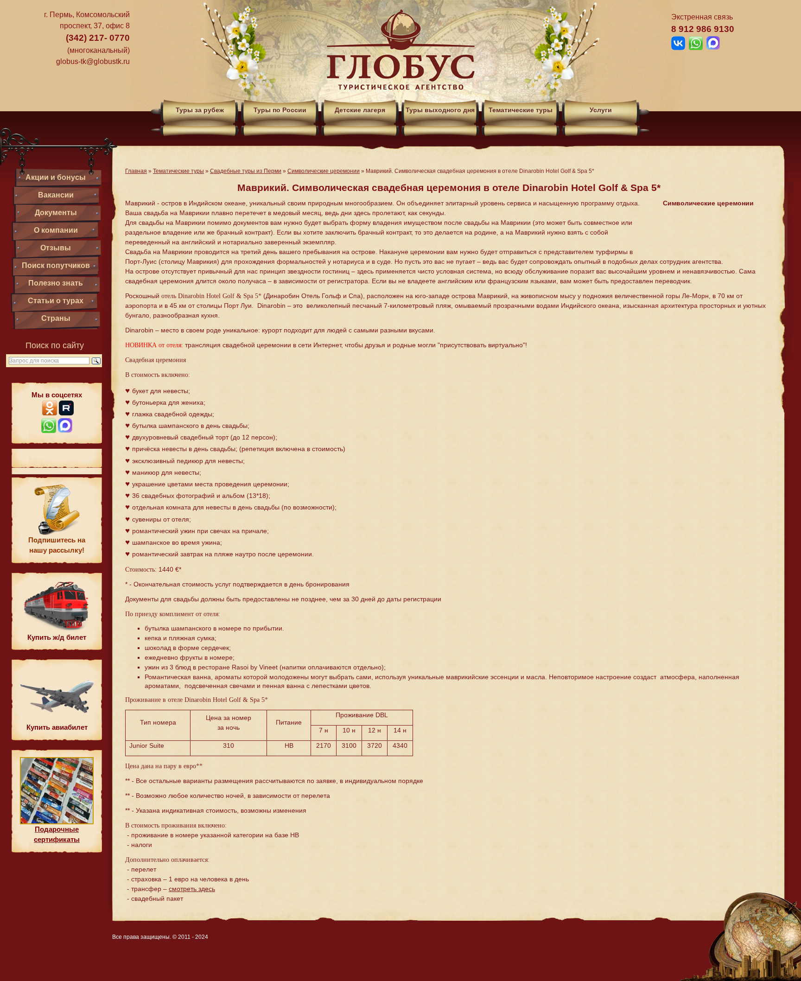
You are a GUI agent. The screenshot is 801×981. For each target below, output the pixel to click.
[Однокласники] (49, 413)
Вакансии (56, 195)
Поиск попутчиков (56, 265)
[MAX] (65, 430)
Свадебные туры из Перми (245, 171)
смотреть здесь (192, 888)
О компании (56, 230)
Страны (55, 318)
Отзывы (55, 248)
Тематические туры (178, 171)
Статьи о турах (55, 301)
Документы (56, 213)
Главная (136, 171)
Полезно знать (55, 283)
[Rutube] (66, 413)
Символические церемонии (323, 171)
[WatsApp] (48, 430)
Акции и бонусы (55, 177)
